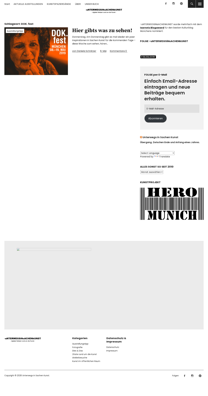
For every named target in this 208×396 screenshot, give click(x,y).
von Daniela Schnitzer (84, 51)
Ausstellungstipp (15, 31)
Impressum (112, 350)
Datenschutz (112, 347)
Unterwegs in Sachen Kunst (160, 137)
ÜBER (78, 4)
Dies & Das (77, 350)
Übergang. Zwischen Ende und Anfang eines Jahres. (170, 142)
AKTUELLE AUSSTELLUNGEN (28, 4)
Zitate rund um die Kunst (84, 354)
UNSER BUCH (92, 4)
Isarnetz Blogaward (152, 27)
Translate (164, 156)
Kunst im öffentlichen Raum (86, 361)
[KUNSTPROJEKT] (172, 220)
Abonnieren (155, 118)
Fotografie (77, 347)
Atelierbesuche (79, 357)
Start (7, 4)
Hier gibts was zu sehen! (102, 30)
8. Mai (103, 51)
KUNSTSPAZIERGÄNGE (59, 4)
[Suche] (192, 4)
